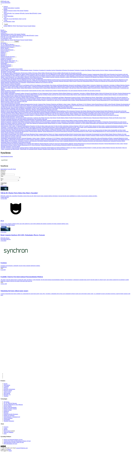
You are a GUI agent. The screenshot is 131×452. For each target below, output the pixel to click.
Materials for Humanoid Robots (19, 81)
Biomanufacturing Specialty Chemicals (33, 104)
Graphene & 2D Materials (90, 77)
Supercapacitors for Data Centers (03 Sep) (14, 442)
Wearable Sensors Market (48, 149)
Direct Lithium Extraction (48, 77)
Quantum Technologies (6, 58)
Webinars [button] (3, 34)
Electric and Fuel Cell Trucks (55, 94)
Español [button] (27, 39)
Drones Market (30, 94)
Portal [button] (2, 36)
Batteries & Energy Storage (7, 47)
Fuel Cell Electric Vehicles (19, 97)
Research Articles (12, 10)
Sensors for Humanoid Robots (115, 123)
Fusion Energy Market (24, 105)
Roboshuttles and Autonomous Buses (84, 98)
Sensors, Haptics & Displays (7, 62)
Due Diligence (88, 70)
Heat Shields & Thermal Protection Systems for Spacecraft (111, 77)
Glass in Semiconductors (61, 127)
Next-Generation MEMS (30, 128)
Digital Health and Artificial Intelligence (56, 111)
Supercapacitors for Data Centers (37, 90)
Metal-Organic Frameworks (76, 81)
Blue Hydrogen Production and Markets (52, 104)
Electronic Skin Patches (81, 111)
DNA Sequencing (70, 111)
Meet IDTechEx (33, 13)
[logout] (9, 449)
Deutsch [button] (18, 39)
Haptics (110, 134)
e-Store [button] (17, 36)
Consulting (17, 8)
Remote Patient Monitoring (107, 111)
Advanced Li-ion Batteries (75, 85)
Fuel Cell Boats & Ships (6, 97)
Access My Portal (11, 169)
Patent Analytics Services (98, 70)
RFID (105, 74)
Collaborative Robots (80, 121)
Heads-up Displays (46, 97)
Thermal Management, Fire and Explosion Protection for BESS (72, 90)
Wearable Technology (6, 66)
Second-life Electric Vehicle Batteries (100, 88)
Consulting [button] (3, 32)
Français (25, 26)
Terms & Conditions (8, 432)
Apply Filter (3, 183)
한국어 (14, 26)
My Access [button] (6, 36)
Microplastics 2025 (82, 139)
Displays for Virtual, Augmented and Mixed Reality (60, 134)
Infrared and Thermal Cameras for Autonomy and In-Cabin (15, 123)
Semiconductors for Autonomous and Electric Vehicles (28, 130)
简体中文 (10, 26)
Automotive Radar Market (18, 121)
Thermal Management (6, 64)
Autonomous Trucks (47, 93)
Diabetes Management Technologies (38, 111)
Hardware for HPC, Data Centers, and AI (77, 127)
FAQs (5, 433)
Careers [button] (36, 35)
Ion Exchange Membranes (36, 78)
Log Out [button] (21, 36)
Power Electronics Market (68, 98)
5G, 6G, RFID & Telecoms (7, 44)
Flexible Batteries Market (81, 86)
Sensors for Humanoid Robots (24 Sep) (13, 439)
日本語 (5, 26)
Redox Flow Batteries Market (84, 88)
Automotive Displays (29, 115)
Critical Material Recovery (35, 77)
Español (30, 26)
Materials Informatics (64, 81)
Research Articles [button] (9, 34)
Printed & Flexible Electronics (8, 56)
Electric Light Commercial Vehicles (81, 94)
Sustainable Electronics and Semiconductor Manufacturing (20, 119)
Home (2, 156)
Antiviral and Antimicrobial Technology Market (17, 111)
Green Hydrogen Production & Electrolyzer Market (56, 105)
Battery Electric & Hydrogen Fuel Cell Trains (106, 93)
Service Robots (9, 124)
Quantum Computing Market (53, 120)
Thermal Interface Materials (33, 82)
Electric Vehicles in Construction (116, 94)
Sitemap (6, 429)
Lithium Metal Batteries (26, 88)
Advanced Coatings (50, 75)
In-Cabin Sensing (122, 121)
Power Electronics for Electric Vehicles (52, 98)
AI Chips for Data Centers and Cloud (44, 126)
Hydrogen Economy (80, 105)
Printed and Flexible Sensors (116, 117)
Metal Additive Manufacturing (45, 73)
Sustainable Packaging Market (118, 141)
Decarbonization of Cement (22, 139)
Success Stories (19, 68)
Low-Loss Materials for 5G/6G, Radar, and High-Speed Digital (60, 74)
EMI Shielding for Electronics (77, 77)
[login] (10, 450)
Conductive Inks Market (39, 117)
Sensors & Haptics (8, 418)
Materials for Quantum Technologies (50, 81)
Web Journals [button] (17, 34)
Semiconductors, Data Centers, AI (9, 60)
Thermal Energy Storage (51, 90)
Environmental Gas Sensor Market (100, 134)
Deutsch (21, 26)
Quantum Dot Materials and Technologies (104, 81)
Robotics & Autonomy (6, 59)
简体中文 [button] (7, 39)
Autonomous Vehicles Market (59, 93)
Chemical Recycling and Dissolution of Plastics (86, 75)
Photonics (3, 55)
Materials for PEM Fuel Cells (34, 81)
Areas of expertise (10, 68)
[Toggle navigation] (1, 4)
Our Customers (16, 13)
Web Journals (20, 10)
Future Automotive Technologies (33, 97)
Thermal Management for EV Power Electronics (107, 100)
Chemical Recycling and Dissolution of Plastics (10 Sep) (17, 441)
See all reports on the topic (75, 73)
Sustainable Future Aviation (68, 100)
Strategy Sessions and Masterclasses (113, 70)
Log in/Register (7, 21)
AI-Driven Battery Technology (88, 85)
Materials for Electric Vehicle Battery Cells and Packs (105, 79)
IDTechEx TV (7, 394)
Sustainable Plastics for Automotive (18, 82)
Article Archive (7, 391)
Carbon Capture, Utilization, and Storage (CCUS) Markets (77, 104)
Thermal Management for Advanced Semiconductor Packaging (58, 131)
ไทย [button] (15, 39)
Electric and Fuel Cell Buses (41, 94)
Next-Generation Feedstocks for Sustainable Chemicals (23, 107)
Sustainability (4, 63)
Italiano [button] (30, 39)
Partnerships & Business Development (65, 70)
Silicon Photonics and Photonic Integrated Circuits (94, 115)
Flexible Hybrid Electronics (75, 117)
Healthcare (3, 52)
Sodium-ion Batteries (6, 90)
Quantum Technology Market (80, 120)
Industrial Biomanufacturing (23, 78)
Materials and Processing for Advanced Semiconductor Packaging (63, 79)
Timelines (26, 10)
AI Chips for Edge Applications (61, 126)
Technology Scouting (79, 70)
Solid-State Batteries (16, 90)
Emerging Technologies (9, 389)
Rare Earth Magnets (119, 81)
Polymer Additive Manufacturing (61, 73)
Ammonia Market (20, 104)
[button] (6, 6)
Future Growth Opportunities (12, 70)
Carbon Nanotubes (70, 75)
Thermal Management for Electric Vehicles (85, 100)
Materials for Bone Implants (85, 79)
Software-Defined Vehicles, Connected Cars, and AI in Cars (47, 100)
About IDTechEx (8, 13)
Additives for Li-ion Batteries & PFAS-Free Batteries (33, 75)
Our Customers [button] (13, 35)
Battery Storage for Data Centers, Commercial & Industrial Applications (32, 86)
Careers (39, 13)
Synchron (10, 156)
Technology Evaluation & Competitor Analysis (44, 70)
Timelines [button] (23, 34)
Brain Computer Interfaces (41, 134)
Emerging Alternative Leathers (62, 77)
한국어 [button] (11, 39)
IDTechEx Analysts (24, 13)
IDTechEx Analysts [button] (21, 35)
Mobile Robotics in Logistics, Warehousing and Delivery (61, 123)
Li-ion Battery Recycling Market (8, 79)
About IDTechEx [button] (5, 35)
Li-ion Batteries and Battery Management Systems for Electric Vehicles (104, 86)
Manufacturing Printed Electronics (100, 117)
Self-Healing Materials (42, 141)
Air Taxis (39, 93)
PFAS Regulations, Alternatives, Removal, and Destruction (30, 109)
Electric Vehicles (5, 48)
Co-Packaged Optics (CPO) (41, 115)
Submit (16, 41)
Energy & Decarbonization (7, 49)
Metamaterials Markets (81, 74)
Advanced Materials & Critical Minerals (10, 45)
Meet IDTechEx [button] (30, 35)
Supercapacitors (25, 90)
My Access (9, 18)
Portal (5, 18)
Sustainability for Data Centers (32, 108)
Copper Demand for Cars (11, 77)
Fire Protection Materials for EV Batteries (28, 96)
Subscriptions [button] (4, 31)
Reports (5, 8)
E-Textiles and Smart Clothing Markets (100, 147)
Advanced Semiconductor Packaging (15, 115)
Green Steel (72, 105)
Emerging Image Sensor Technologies (82, 134)
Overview (6, 426)
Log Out (24, 18)
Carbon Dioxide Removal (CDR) (99, 104)
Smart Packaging (111, 74)
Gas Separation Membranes (37, 105)
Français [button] (22, 39)
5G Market (16, 74)
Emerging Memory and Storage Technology (31, 127)
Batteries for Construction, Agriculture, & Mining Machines (111, 85)
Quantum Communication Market (95, 74)
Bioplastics (62, 75)
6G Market (22, 74)
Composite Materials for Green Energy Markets (109, 75)
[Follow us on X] (67, 336)
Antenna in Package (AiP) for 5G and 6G (35, 74)
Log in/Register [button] (4, 38)
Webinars (6, 10)
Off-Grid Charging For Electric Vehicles (64, 113)
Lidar (58, 115)
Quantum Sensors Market (67, 120)
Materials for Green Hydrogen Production (114, 105)
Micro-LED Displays (76, 115)
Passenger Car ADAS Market (16, 98)
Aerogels (57, 75)
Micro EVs (113, 97)
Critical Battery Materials (23, 77)
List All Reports (4, 67)
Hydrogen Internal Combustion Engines (94, 105)
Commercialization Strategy (26, 70)
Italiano (33, 26)
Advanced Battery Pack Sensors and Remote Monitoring (54, 85)
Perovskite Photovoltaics (67, 107)
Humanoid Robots (113, 121)
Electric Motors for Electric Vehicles (99, 94)
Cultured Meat (12, 109)
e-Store (20, 18)
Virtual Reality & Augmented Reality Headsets (31, 149)
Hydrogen (3, 54)
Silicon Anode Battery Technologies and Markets (21, 100)
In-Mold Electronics (87, 117)
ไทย (18, 26)
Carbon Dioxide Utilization (113, 104)
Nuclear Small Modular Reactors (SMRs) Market (49, 107)
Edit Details (15, 18)
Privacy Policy (7, 431)
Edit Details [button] (12, 36)
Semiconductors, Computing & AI (12, 416)
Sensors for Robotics (120, 135)
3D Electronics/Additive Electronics (29, 73)
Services (3, 70)
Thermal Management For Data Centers (82, 131)
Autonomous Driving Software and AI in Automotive (37, 121)
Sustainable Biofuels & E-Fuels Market (49, 108)
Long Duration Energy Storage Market (41, 88)
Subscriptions (11, 8)
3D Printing (3, 43)
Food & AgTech (4, 51)
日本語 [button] (2, 39)
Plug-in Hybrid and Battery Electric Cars (33, 98)
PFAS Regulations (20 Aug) (10, 443)
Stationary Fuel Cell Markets (17, 108)
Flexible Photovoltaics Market (12, 105)
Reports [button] (2, 30)
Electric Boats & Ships (67, 94)
